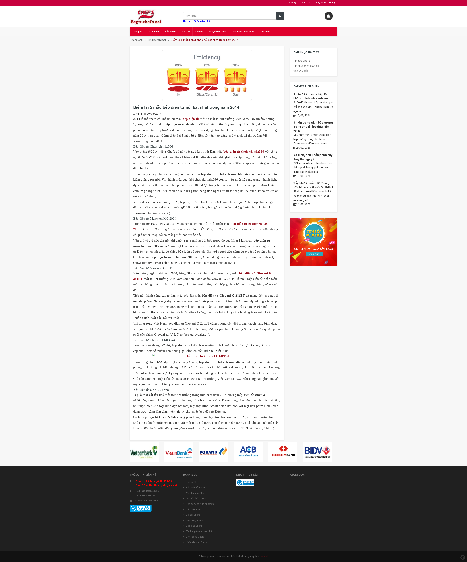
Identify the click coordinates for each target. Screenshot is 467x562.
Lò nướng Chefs (195, 520)
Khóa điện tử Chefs (196, 542)
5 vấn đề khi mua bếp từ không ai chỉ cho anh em (310, 96)
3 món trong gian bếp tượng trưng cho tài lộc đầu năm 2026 (313, 126)
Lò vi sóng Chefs (195, 536)
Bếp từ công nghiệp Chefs (200, 504)
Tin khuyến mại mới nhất (199, 531)
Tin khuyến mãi (157, 39)
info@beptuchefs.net (147, 500)
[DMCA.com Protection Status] (141, 508)
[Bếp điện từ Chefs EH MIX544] (207, 356)
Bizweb (264, 556)
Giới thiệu (154, 31)
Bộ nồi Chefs (193, 514)
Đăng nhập (320, 2)
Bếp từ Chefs (193, 482)
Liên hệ (199, 31)
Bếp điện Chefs (194, 509)
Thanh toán (305, 2)
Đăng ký (333, 2)
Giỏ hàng (291, 2)
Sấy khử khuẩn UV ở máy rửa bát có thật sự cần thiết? (313, 185)
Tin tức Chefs (301, 60)
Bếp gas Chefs (194, 525)
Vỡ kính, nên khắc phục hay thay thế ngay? (313, 157)
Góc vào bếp (300, 70)
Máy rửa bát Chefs (196, 498)
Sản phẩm (170, 31)
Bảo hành (265, 31)
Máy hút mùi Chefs (196, 493)
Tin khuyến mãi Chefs (306, 65)
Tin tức (186, 31)
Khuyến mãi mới (217, 31)
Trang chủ (137, 31)
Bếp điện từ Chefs (196, 487)
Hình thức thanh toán (243, 31)
